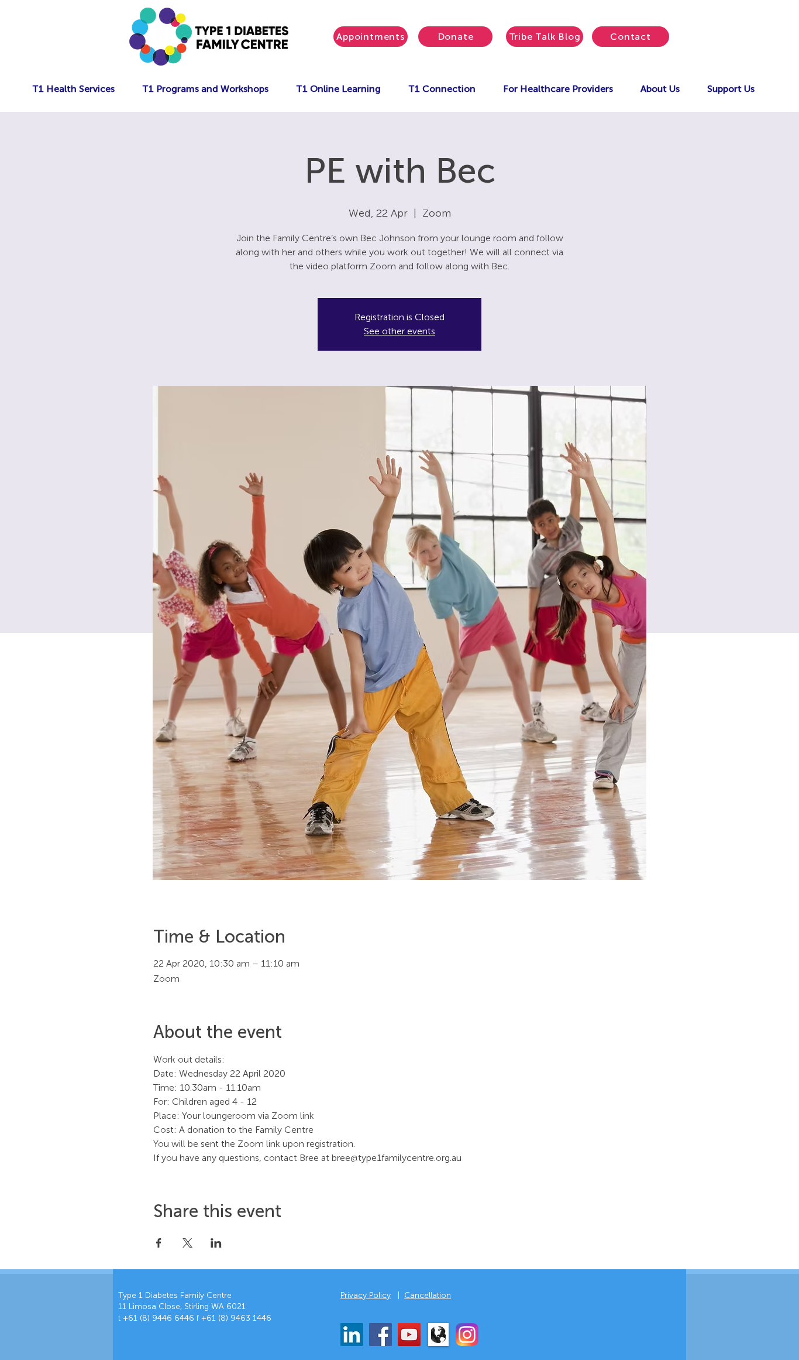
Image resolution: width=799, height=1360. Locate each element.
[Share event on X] (187, 1243)
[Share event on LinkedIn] (216, 1243)
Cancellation (427, 1295)
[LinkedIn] (351, 1334)
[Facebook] (380, 1334)
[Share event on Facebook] (158, 1243)
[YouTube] (409, 1334)
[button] (73, 88)
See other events (399, 331)
